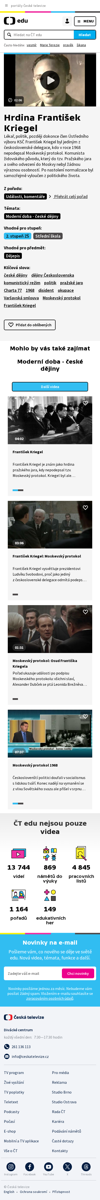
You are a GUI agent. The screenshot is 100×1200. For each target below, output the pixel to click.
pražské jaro (71, 282)
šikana (81, 45)
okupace (66, 290)
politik (50, 282)
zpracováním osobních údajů (49, 998)
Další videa (50, 386)
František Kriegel (20, 305)
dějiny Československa (52, 275)
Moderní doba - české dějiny (32, 216)
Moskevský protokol (62, 298)
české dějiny (15, 275)
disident (46, 290)
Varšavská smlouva (21, 298)
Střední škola (47, 236)
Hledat (85, 34)
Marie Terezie (50, 45)
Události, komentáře (25, 196)
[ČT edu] (16, 23)
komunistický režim (22, 282)
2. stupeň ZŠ (17, 236)
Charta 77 (13, 290)
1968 (30, 290)
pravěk (68, 45)
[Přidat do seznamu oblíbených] (85, 403)
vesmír (32, 45)
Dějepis (13, 256)
